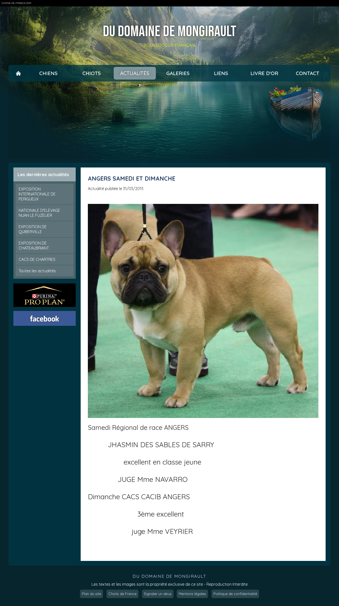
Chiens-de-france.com (16, 3)
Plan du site (91, 594)
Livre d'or (264, 73)
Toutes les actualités (37, 270)
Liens (221, 73)
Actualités (134, 73)
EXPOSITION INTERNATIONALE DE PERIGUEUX (37, 194)
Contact (307, 73)
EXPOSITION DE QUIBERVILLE (33, 229)
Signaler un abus (157, 594)
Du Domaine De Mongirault (169, 32)
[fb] (44, 318)
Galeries (178, 73)
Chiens (48, 73)
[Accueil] (18, 73)
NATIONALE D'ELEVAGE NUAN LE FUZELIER (39, 213)
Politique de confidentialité (235, 594)
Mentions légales (192, 594)
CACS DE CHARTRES (37, 259)
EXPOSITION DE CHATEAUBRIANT (34, 245)
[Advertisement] (169, 122)
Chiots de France (122, 594)
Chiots (91, 73)
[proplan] (44, 295)
